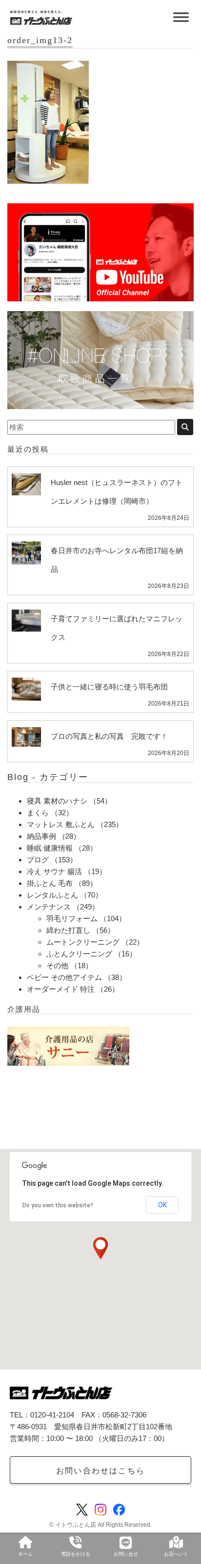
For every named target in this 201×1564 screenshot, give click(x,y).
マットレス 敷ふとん (61, 824)
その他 (57, 965)
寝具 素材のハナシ (57, 801)
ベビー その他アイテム (64, 977)
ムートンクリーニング (83, 942)
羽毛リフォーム (72, 918)
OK (162, 1205)
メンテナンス (49, 907)
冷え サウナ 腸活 (54, 871)
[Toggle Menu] (181, 17)
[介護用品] (68, 1045)
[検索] (185, 427)
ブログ (38, 859)
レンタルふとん (52, 895)
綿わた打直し (68, 930)
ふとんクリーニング (79, 954)
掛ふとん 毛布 (50, 883)
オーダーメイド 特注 (61, 989)
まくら (38, 812)
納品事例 (41, 836)
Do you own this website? (57, 1205)
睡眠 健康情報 (50, 848)
